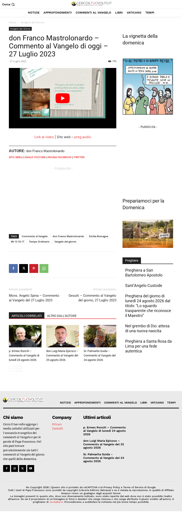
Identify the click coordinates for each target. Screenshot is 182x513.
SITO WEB (15, 157)
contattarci (56, 502)
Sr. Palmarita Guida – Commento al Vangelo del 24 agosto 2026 (100, 355)
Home (12, 22)
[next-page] (19, 369)
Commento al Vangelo (35, 236)
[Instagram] (14, 468)
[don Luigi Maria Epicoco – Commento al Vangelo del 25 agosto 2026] (62, 336)
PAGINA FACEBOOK (60, 157)
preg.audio (82, 137)
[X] (23, 268)
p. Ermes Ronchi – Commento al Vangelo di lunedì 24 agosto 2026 (24, 355)
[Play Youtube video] (62, 98)
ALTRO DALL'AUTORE (62, 316)
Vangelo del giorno (65, 241)
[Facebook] (13, 268)
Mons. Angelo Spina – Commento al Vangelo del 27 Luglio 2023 (34, 298)
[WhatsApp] (44, 268)
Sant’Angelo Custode (143, 285)
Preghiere (131, 260)
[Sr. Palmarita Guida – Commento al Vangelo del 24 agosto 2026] (100, 336)
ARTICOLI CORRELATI (27, 316)
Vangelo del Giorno (20, 28)
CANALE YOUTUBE (34, 157)
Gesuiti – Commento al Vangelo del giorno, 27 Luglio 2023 (92, 298)
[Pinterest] (33, 268)
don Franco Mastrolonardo (68, 236)
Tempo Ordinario (39, 241)
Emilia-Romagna (98, 236)
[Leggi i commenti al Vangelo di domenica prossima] (148, 247)
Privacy (57, 424)
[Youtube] (30, 468)
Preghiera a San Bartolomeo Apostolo (143, 272)
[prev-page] (11, 369)
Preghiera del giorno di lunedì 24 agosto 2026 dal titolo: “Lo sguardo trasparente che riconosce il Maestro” (148, 306)
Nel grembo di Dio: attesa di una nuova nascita (147, 328)
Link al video (44, 137)
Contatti (57, 428)
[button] (9, 4)
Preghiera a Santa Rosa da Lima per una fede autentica (148, 346)
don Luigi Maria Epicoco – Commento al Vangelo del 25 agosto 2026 (62, 355)
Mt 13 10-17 (17, 241)
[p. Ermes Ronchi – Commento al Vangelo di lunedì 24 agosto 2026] (25, 336)
